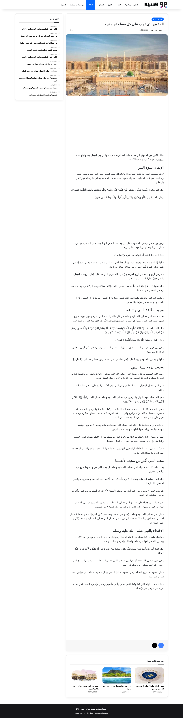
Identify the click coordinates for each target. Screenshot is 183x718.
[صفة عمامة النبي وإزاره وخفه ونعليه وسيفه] (116, 675)
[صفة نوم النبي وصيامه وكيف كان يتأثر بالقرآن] (84, 675)
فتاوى (110, 4)
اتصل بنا (90, 713)
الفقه (119, 4)
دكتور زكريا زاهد (156, 30)
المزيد (63, 4)
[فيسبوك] (161, 645)
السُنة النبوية (157, 19)
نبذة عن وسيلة (80, 713)
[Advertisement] (117, 124)
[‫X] (154, 645)
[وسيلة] (155, 5)
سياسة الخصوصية (101, 713)
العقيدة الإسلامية (131, 4)
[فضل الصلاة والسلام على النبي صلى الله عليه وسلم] (149, 675)
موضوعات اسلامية (77, 4)
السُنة (91, 4)
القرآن (101, 4)
